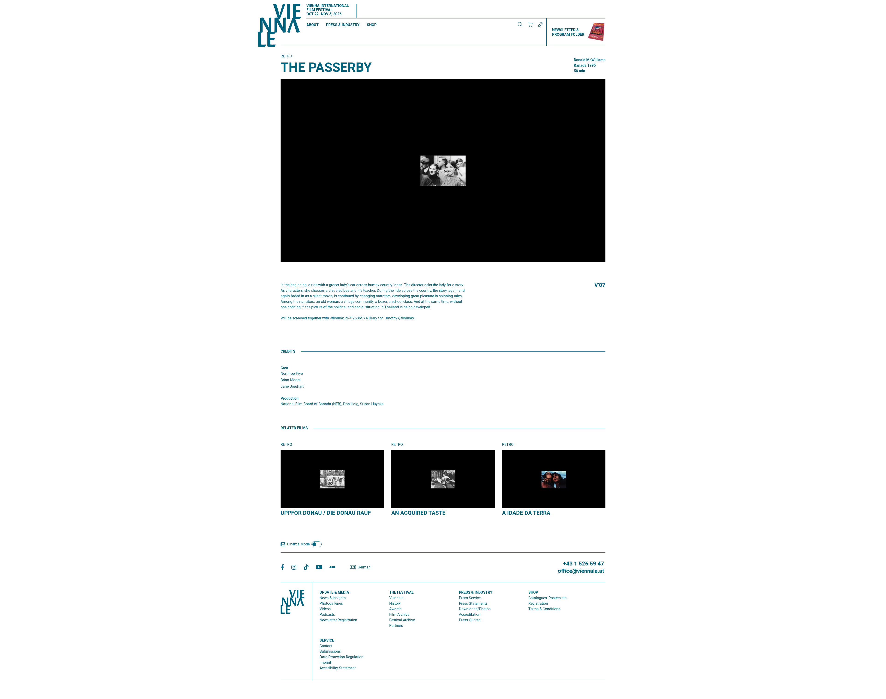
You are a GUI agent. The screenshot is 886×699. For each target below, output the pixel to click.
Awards (395, 609)
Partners (396, 625)
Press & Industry (342, 25)
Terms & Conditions (544, 609)
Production (290, 398)
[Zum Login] (540, 24)
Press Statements (473, 603)
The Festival (401, 592)
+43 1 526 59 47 (583, 563)
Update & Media (334, 592)
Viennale (396, 598)
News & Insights (333, 598)
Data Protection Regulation (341, 657)
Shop (372, 25)
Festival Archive (402, 620)
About (312, 25)
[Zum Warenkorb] (530, 24)
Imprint (325, 662)
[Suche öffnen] (520, 24)
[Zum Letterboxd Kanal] (332, 567)
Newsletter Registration (338, 620)
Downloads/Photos (475, 609)
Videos (325, 609)
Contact (326, 646)
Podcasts (327, 614)
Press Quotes (469, 620)
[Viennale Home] (293, 629)
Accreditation (469, 614)
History (395, 603)
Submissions (330, 651)
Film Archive (399, 614)
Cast (284, 368)
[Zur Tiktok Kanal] (306, 567)
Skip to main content (17, 2)
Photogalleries (331, 603)
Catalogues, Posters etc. (547, 598)
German (364, 567)
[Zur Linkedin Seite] (293, 567)
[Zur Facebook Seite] (282, 567)
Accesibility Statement (338, 668)
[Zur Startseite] (279, 26)
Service (327, 640)
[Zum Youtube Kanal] (319, 567)
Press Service (470, 598)
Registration (538, 603)
